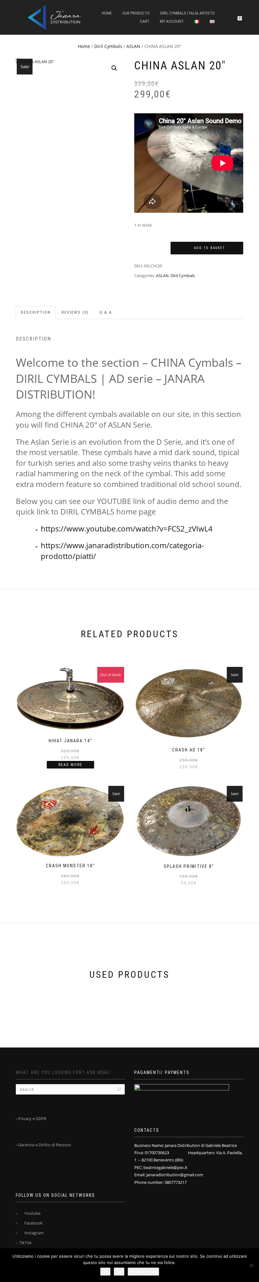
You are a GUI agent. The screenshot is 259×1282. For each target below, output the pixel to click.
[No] (251, 1265)
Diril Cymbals (108, 46)
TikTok (25, 1242)
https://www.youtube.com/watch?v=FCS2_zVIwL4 (127, 528)
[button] (114, 68)
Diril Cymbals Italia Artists (187, 13)
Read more (70, 765)
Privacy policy (143, 1271)
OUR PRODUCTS (136, 13)
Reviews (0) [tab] (75, 312)
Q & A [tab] (105, 312)
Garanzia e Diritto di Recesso (44, 1145)
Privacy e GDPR (32, 1118)
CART (144, 21)
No (119, 1271)
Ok (105, 1271)
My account (172, 21)
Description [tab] (36, 312)
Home (107, 13)
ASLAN (133, 46)
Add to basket (209, 248)
